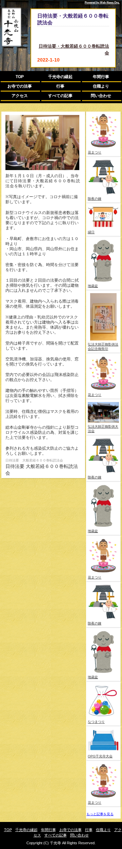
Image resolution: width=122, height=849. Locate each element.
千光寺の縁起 (60, 76)
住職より (101, 86)
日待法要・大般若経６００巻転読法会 (74, 49)
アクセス (20, 95)
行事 (60, 86)
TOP (20, 76)
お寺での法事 (19, 86)
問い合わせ (101, 95)
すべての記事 (60, 95)
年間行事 (101, 76)
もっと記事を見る (100, 814)
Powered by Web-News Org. (102, 2)
